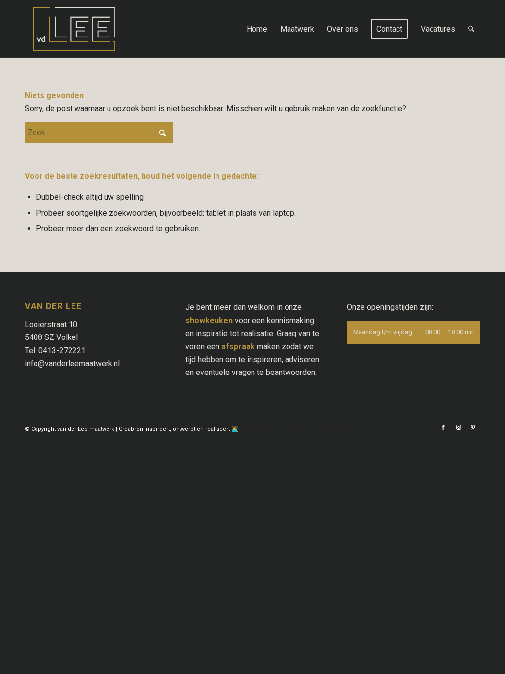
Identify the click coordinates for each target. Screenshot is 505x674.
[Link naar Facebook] (443, 427)
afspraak (238, 346)
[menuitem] (257, 29)
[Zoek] (471, 29)
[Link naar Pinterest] (473, 427)
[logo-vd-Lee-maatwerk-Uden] (74, 29)
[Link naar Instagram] (458, 427)
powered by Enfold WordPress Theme (293, 429)
